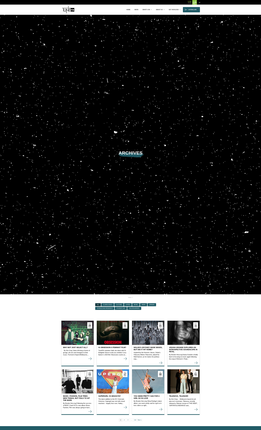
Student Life (120, 308)
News (136, 9)
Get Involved (174, 9)
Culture (119, 304)
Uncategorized (134, 308)
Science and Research (105, 308)
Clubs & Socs (107, 304)
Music (136, 304)
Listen (128, 304)
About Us (159, 9)
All (98, 304)
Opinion (151, 304)
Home (128, 9)
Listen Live (192, 9)
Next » (140, 420)
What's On (146, 9)
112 (135, 420)
